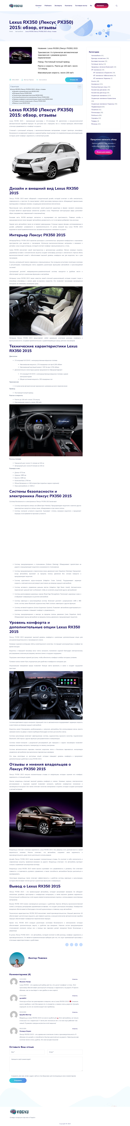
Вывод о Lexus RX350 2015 (21, 103)
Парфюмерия (96, 107)
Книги (93, 81)
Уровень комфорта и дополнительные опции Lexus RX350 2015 (33, 99)
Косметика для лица (98, 93)
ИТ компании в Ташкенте (102, 73)
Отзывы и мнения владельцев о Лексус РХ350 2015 (29, 101)
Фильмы (94, 124)
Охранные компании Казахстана (103, 98)
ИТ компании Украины (101, 78)
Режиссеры (95, 112)
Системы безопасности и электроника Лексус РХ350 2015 (31, 97)
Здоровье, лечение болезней (102, 67)
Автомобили (19, 31)
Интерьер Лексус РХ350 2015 (22, 93)
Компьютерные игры (99, 87)
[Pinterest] (76, 944)
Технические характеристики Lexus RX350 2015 (28, 95)
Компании (95, 84)
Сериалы (94, 118)
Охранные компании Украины (102, 104)
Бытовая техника (97, 61)
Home (11, 31)
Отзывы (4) (74, 80)
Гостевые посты (81, 6)
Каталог (39, 6)
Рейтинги (48, 6)
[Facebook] (67, 944)
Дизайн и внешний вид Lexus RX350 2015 (26, 91)
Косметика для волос (99, 90)
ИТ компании (96, 70)
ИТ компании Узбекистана (103, 76)
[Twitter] (71, 944)
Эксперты (58, 6)
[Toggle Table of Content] (78, 86)
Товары (94, 121)
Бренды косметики (98, 58)
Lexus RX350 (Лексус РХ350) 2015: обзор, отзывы (28, 89)
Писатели (94, 110)
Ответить (75, 979)
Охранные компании (99, 96)
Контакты (68, 6)
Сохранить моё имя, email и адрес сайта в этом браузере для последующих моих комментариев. (43, 1076)
